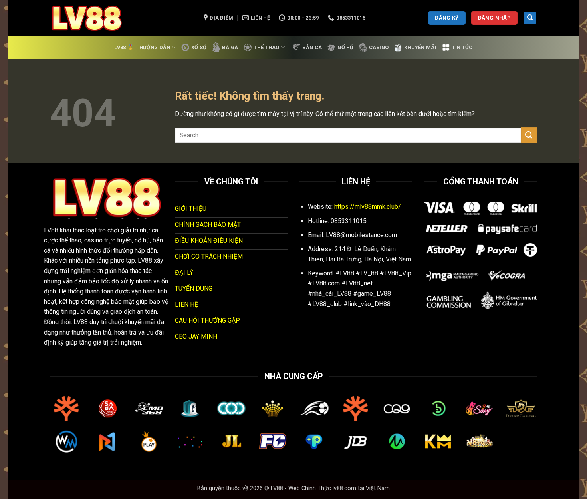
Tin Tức (462, 47)
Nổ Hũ (345, 47)
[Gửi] (529, 135)
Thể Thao (266, 47)
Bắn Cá (312, 47)
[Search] (530, 18)
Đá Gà (230, 47)
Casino (379, 47)
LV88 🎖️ (124, 47)
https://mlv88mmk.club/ (367, 206)
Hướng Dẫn (154, 47)
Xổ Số (198, 47)
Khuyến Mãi (420, 47)
